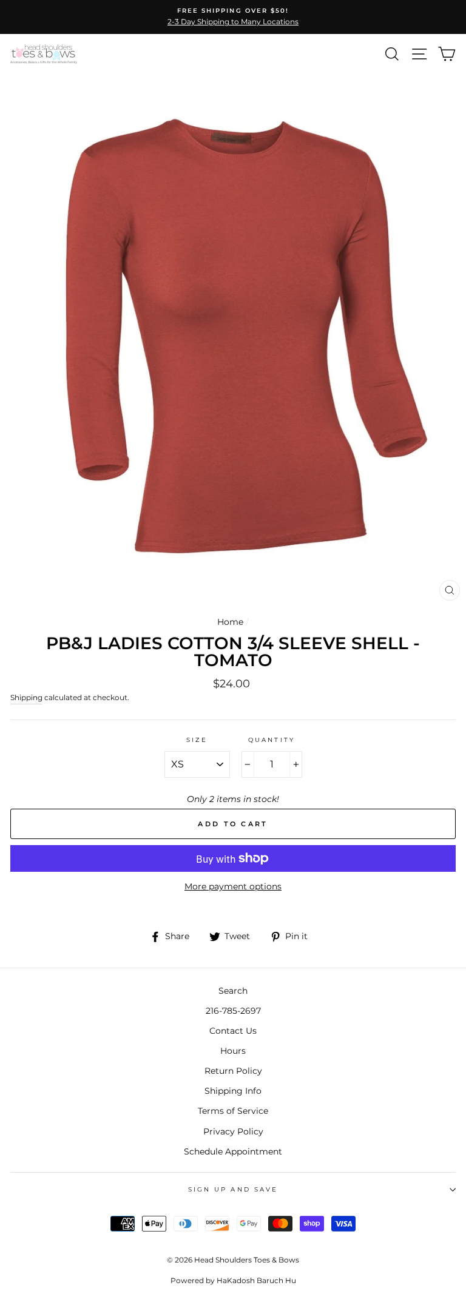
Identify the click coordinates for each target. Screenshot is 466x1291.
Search (233, 991)
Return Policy (233, 1071)
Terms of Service (233, 1111)
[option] (233, 17)
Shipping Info (233, 1091)
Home (230, 622)
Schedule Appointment (233, 1151)
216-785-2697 (233, 1011)
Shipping (26, 697)
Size (197, 740)
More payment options (233, 886)
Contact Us (233, 1031)
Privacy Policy (233, 1131)
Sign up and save (233, 1189)
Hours (233, 1051)
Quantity (271, 740)
